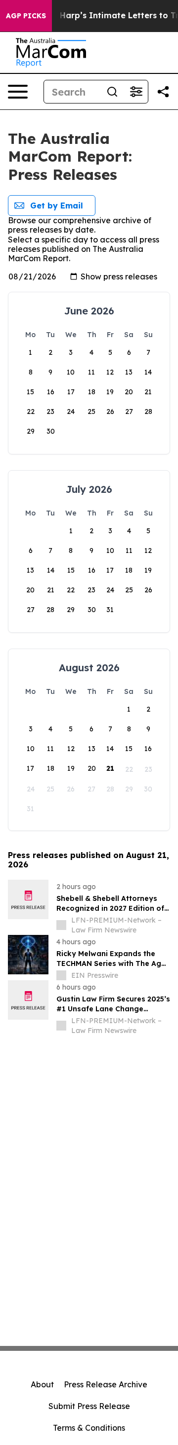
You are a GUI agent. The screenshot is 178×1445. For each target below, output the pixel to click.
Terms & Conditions (89, 1428)
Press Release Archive (105, 1384)
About (42, 1384)
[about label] (61, 925)
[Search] (112, 91)
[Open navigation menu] (18, 92)
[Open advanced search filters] (136, 91)
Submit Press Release (89, 1406)
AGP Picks (26, 15)
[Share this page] (163, 92)
